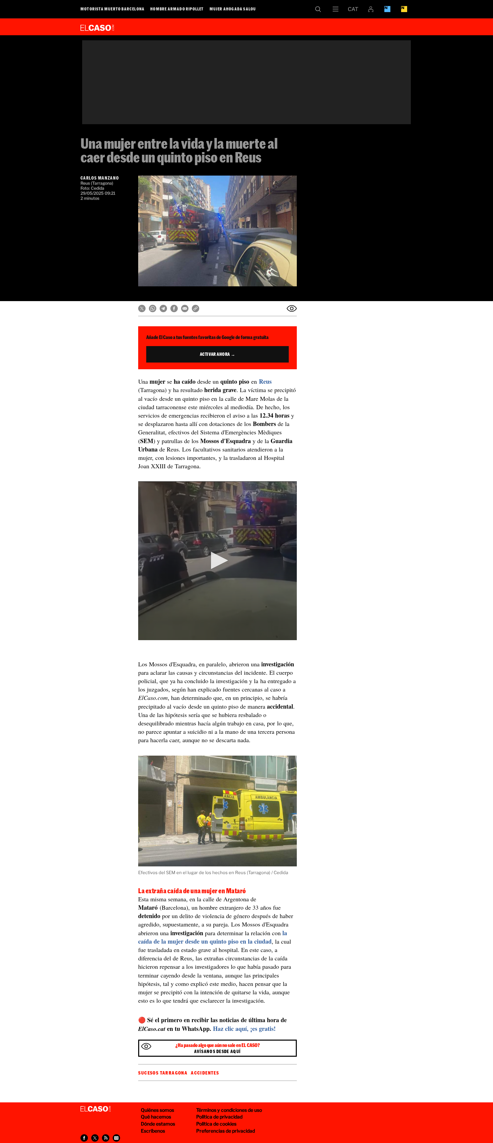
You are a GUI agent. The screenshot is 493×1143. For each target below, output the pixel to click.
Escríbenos (153, 1131)
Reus (265, 381)
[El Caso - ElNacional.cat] (95, 1109)
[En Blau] (387, 9)
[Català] (353, 9)
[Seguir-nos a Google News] (116, 1138)
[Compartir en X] (142, 308)
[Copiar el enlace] (195, 308)
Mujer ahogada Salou (233, 8)
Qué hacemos (156, 1117)
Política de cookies (216, 1124)
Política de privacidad (219, 1117)
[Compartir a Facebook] (84, 1138)
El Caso (97, 26)
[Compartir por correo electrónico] (184, 308)
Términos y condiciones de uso (229, 1110)
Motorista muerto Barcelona (112, 8)
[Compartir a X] (95, 1138)
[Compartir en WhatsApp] (152, 308)
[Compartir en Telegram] (163, 308)
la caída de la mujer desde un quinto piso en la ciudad (212, 937)
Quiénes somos (157, 1110)
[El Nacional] (404, 9)
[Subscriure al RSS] (105, 1138)
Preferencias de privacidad (225, 1131)
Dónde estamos (158, 1124)
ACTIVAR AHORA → (217, 354)
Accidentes (205, 1073)
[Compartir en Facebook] (174, 308)
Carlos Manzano (99, 178)
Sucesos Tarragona (162, 1073)
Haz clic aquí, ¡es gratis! (244, 1028)
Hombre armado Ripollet (177, 8)
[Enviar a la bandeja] (292, 308)
